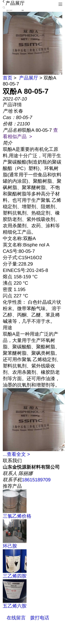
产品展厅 (28, 77)
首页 (7, 77)
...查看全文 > (16, 454)
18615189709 (36, 479)
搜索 (23, 10)
